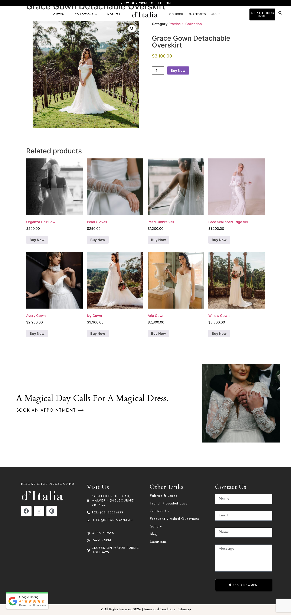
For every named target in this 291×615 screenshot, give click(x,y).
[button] (132, 28)
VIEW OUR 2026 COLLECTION (145, 3)
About (215, 14)
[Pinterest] (51, 511)
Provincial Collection (185, 24)
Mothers (113, 14)
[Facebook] (26, 511)
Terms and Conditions (160, 609)
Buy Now (178, 70)
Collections (84, 14)
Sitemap (184, 609)
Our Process (197, 14)
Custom (58, 14)
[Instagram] (39, 511)
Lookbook (175, 14)
